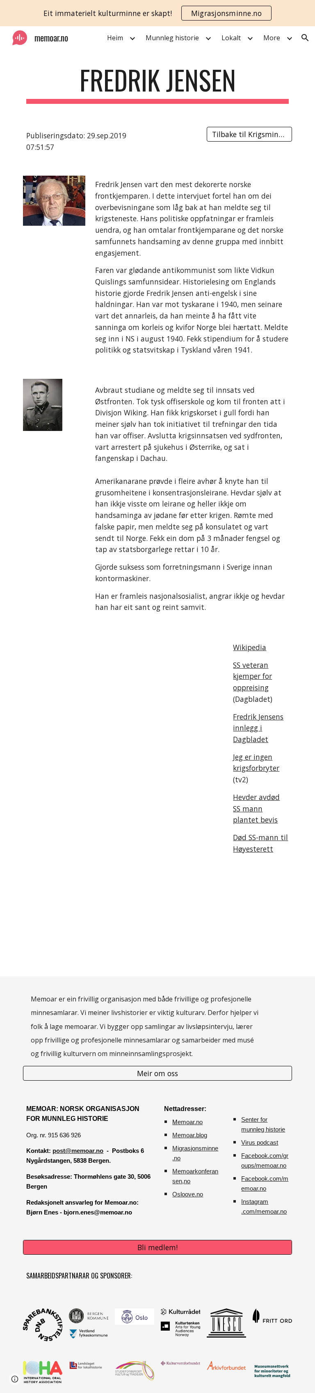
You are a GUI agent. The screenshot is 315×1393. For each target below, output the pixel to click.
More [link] (271, 37)
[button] (305, 38)
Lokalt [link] (231, 37)
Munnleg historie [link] (172, 37)
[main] (157, 84)
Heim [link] (115, 37)
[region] (157, 13)
